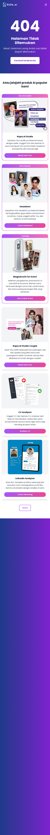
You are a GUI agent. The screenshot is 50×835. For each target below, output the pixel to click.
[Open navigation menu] (45, 4)
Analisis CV (25, 431)
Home (25, 507)
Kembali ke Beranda (25, 60)
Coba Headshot (25, 225)
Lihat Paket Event (25, 298)
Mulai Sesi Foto (25, 155)
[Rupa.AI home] (10, 4)
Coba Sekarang (25, 494)
